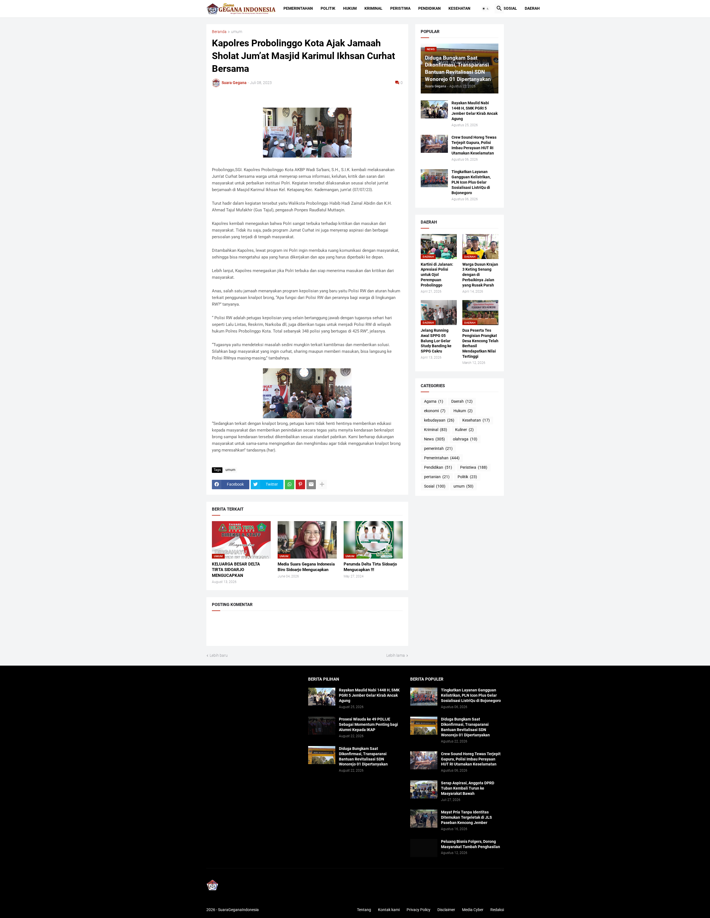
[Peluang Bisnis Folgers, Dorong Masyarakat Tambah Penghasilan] (423, 848)
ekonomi (434, 411)
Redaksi (497, 909)
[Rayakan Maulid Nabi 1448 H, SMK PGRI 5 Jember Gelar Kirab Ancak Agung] (434, 109)
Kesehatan (459, 8)
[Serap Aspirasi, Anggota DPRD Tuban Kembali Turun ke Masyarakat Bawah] (423, 789)
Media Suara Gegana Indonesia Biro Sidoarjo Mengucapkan (306, 567)
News (434, 439)
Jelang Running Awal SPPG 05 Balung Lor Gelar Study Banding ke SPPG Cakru (436, 341)
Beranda (219, 32)
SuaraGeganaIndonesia (238, 909)
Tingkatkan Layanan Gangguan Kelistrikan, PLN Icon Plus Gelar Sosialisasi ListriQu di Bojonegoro (471, 182)
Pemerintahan (298, 8)
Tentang (364, 909)
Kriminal (373, 8)
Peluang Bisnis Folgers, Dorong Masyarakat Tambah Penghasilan (470, 844)
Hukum (350, 8)
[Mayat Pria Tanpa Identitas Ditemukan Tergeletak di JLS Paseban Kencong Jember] (423, 819)
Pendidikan (429, 8)
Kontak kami (389, 909)
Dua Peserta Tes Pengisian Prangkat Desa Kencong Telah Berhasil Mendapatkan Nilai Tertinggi (480, 343)
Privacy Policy (418, 909)
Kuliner (464, 429)
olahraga (465, 439)
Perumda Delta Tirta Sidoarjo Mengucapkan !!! (370, 567)
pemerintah (438, 448)
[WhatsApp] (289, 484)
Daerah (532, 8)
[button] (485, 8)
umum (236, 32)
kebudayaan (439, 420)
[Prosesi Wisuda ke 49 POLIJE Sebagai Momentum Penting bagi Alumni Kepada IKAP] (321, 726)
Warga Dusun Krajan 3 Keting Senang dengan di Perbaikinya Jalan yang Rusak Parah (480, 275)
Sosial (510, 8)
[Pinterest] (300, 484)
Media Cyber (472, 909)
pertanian (437, 477)
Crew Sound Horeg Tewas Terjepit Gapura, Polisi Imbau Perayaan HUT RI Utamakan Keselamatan (474, 145)
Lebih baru (219, 655)
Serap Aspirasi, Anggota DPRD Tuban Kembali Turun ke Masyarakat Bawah (467, 788)
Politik (328, 8)
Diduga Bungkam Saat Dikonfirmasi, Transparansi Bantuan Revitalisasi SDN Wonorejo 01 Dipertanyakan (363, 756)
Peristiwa (400, 8)
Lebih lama (395, 655)
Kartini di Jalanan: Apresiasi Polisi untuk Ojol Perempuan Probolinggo (437, 275)
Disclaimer (446, 909)
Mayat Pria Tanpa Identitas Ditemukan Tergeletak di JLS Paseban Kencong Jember (466, 817)
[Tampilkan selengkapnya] (322, 484)
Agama (433, 401)
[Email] (311, 484)
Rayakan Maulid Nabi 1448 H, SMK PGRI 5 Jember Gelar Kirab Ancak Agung (475, 111)
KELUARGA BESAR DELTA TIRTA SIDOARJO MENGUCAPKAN (236, 570)
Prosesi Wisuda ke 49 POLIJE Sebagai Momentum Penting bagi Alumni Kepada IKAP (368, 724)
